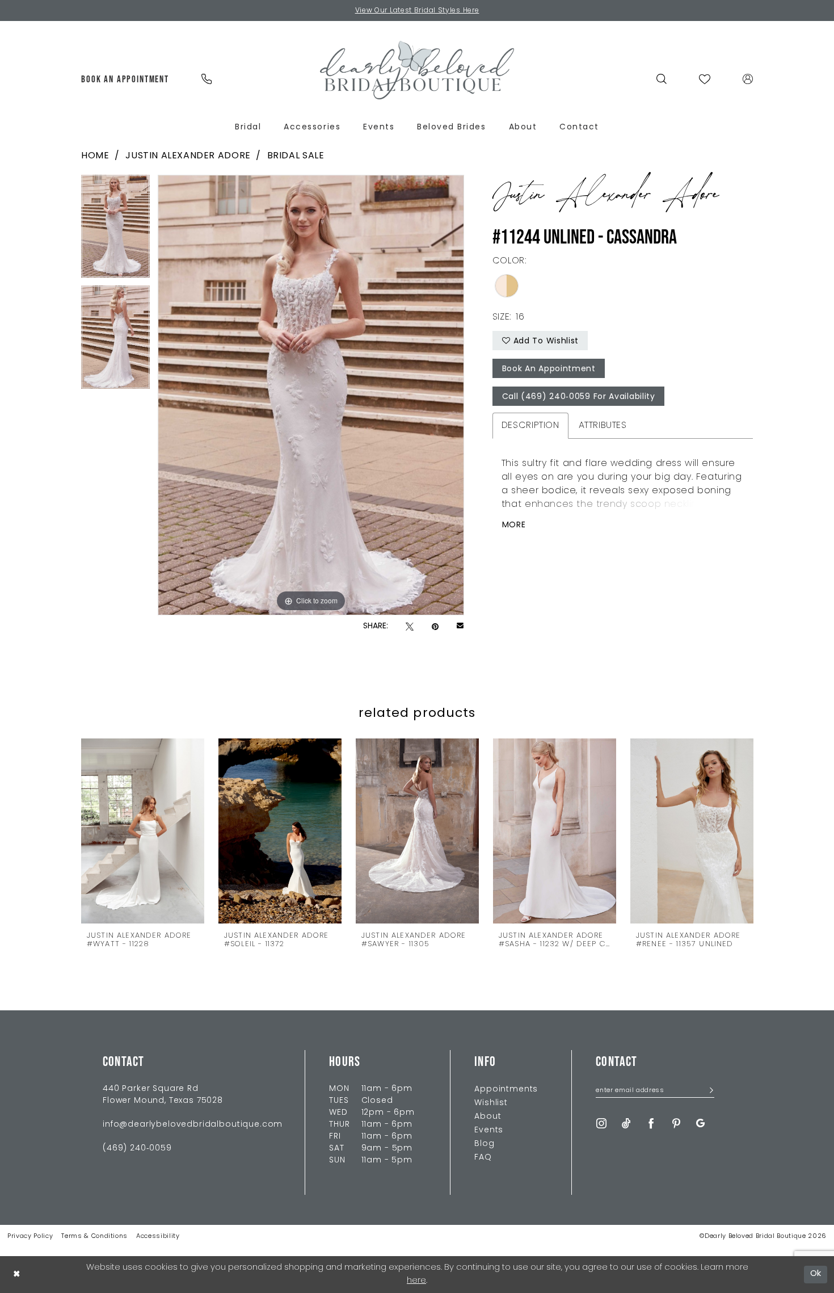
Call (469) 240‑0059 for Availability (578, 397)
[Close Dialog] (16, 1274)
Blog (484, 1144)
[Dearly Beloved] (417, 70)
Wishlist (491, 1103)
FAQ (483, 1157)
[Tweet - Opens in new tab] (409, 627)
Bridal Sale (296, 156)
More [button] (514, 525)
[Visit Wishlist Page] (705, 79)
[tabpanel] (115, 230)
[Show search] (662, 79)
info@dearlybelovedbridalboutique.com (193, 1124)
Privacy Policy (30, 1236)
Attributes (603, 425)
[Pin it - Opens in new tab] (435, 627)
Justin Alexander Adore (187, 156)
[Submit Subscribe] (707, 1091)
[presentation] (142, 830)
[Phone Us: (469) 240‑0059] (206, 79)
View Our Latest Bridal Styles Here (417, 10)
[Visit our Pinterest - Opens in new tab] (676, 1124)
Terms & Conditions (94, 1236)
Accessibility (158, 1236)
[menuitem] (125, 79)
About (487, 1117)
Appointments (506, 1089)
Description (530, 425)
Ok (816, 1274)
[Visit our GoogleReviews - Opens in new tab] (700, 1124)
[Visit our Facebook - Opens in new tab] (651, 1124)
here (416, 1281)
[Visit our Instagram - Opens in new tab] (601, 1124)
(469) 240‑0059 (137, 1148)
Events (488, 1130)
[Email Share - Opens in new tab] (460, 626)
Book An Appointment (549, 369)
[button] (748, 79)
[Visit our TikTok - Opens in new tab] (626, 1124)
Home (95, 156)
